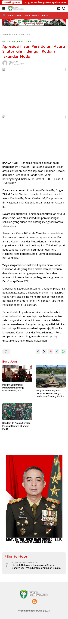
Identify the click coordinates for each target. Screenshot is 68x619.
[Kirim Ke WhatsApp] (63, 351)
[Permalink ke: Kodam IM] (4, 62)
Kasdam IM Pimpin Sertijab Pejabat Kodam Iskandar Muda (16, 426)
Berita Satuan (9, 41)
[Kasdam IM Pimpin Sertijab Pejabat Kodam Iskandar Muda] (17, 411)
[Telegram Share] (57, 351)
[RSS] (34, 602)
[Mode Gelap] (58, 8)
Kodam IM (13, 61)
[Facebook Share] (38, 351)
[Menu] (4, 8)
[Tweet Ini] (44, 351)
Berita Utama (24, 41)
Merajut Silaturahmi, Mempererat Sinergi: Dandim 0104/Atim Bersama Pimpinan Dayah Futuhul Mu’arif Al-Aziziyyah (16, 387)
